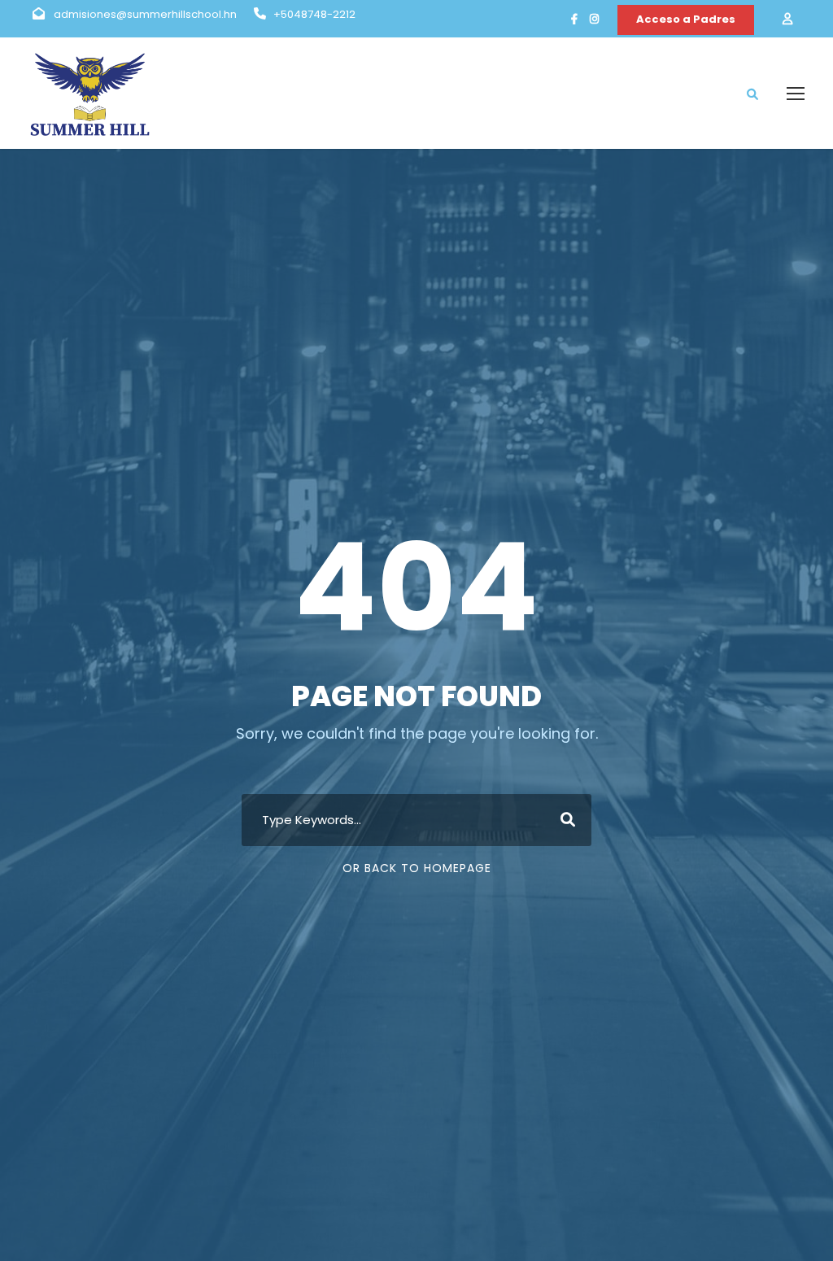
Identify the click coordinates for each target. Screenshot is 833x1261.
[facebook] (574, 19)
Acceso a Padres (685, 19)
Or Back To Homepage (416, 868)
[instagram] (594, 19)
